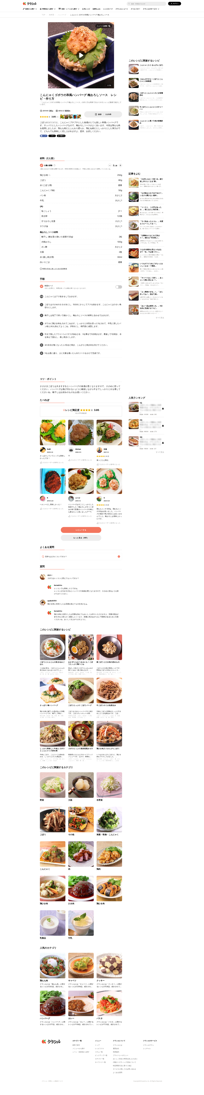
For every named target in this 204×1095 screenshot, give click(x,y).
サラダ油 (44, 226)
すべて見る (160, 318)
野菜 (42, 800)
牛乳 (42, 200)
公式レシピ (86, 9)
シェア (45, 135)
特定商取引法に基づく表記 (122, 1066)
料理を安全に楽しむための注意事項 (54, 269)
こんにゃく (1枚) (47, 190)
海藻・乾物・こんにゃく (108, 834)
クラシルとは (117, 1045)
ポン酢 (44, 247)
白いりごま (45, 262)
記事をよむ (97, 9)
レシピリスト (99, 1048)
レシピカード (108, 9)
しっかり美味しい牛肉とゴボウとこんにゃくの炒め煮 (52, 749)
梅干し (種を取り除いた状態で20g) (57, 237)
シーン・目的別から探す (80, 1052)
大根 (70, 800)
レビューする (81, 530)
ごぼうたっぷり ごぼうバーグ (80, 705)
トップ (97, 1045)
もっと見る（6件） (81, 538)
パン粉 (43, 195)
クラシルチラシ (148, 1045)
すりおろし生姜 (48, 221)
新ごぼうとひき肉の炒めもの (108, 662)
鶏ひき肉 (44, 175)
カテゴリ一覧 (99, 1059)
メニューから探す (78, 1048)
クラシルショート (122, 9)
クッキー (101, 980)
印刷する (62, 135)
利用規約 (116, 1052)
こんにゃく (45, 869)
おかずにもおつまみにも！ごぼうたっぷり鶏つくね (80, 663)
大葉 (42, 252)
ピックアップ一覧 (101, 1055)
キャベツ (72, 980)
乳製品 (43, 938)
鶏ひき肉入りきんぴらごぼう (108, 748)
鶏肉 (99, 869)
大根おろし (46, 242)
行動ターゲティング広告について (124, 1062)
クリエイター (135, 9)
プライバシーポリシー (120, 1055)
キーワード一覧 (100, 1062)
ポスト (53, 135)
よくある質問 (117, 1072)
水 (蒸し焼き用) (47, 257)
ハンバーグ (45, 1018)
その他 (71, 834)
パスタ (100, 1018)
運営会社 (116, 1048)
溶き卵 (44, 216)
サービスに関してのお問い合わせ (124, 1069)
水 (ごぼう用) (46, 185)
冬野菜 (100, 800)
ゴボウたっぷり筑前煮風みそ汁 (80, 748)
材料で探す (76, 1045)
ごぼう (43, 180)
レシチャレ (147, 1048)
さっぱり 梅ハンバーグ (49, 705)
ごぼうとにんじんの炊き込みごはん (52, 663)
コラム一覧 (99, 1052)
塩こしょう (46, 211)
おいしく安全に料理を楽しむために (125, 1059)
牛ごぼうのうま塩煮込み (106, 705)
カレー (71, 1018)
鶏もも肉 (44, 980)
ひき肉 (71, 903)
